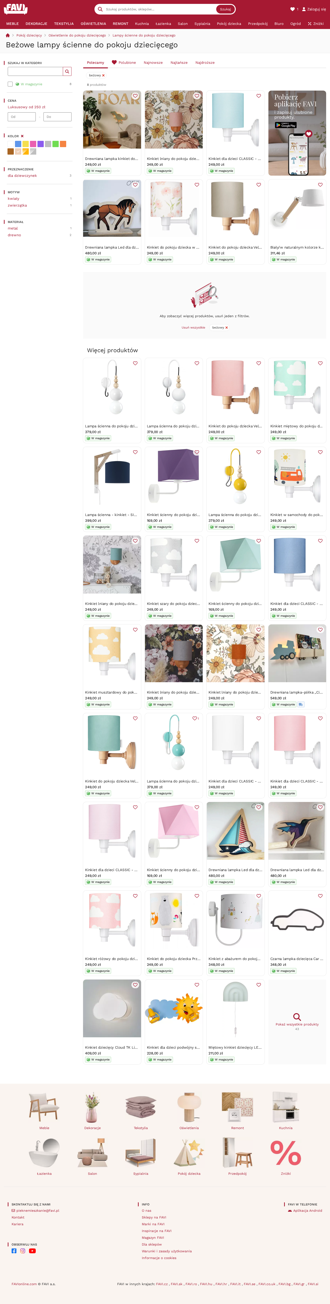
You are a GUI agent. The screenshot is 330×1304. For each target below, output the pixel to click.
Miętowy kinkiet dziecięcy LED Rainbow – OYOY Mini (253, 1047)
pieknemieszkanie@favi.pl (37, 1210)
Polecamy (95, 62)
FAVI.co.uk (267, 1284)
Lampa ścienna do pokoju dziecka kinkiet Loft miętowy (194, 781)
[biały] (10, 144)
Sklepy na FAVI (154, 1217)
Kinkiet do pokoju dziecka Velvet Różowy (243, 426)
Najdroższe (205, 62)
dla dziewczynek (22, 175)
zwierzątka (17, 205)
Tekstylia (141, 1128)
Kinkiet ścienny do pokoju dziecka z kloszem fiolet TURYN (197, 515)
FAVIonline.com (24, 1284)
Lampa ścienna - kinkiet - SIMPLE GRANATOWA (126, 515)
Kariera (17, 1224)
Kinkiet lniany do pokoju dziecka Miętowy (120, 604)
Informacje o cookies (159, 1258)
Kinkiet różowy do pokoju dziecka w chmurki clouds (129, 959)
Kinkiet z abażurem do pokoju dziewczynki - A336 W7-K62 (258, 959)
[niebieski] (18, 144)
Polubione (127, 62)
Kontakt (18, 1217)
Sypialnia (140, 1173)
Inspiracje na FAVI (157, 1231)
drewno (14, 235)
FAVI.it (236, 1284)
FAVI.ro (192, 1284)
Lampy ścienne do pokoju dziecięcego (144, 35)
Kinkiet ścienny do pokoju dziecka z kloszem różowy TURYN (198, 870)
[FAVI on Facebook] (14, 1250)
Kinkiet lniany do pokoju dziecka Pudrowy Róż (186, 159)
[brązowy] (10, 151)
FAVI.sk (177, 1284)
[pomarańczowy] (63, 144)
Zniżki (286, 1173)
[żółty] (25, 144)
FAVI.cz (162, 1284)
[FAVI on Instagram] (22, 1250)
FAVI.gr (300, 1284)
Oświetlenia (189, 1128)
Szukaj (225, 9)
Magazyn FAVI (153, 1238)
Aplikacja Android (307, 1210)
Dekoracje (92, 1128)
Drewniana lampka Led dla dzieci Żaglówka (245, 870)
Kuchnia (286, 1128)
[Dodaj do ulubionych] (135, 96)
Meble (44, 1128)
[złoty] (25, 151)
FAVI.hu (207, 1284)
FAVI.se (250, 1284)
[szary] (48, 144)
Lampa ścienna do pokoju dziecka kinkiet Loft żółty (252, 515)
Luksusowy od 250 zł (26, 107)
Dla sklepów (152, 1244)
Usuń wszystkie (193, 327)
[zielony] (55, 144)
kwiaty (13, 198)
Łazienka (44, 1173)
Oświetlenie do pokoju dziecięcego (77, 35)
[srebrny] (33, 151)
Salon (92, 1173)
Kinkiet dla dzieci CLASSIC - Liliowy (116, 870)
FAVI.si (313, 1284)
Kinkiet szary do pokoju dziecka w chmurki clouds (190, 604)
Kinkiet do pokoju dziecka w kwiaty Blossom (185, 247)
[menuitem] (12, 23)
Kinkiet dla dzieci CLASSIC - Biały (237, 781)
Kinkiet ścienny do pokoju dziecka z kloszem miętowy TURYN (261, 604)
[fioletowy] (40, 144)
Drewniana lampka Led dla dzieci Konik (118, 247)
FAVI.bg (285, 1284)
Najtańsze (179, 62)
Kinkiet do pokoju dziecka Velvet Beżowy (243, 247)
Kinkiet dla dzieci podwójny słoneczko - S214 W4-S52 (193, 1047)
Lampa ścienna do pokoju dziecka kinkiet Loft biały (129, 426)
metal (13, 228)
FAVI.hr (221, 1284)
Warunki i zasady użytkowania (167, 1251)
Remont (237, 1128)
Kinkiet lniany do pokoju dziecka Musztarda (245, 692)
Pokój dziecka (189, 1173)
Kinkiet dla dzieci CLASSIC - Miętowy (240, 159)
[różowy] (33, 144)
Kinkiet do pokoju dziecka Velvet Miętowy (121, 781)
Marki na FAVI (153, 1224)
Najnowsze (153, 62)
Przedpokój (237, 1173)
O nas (146, 1210)
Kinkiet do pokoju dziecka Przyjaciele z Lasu (184, 959)
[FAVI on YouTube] (32, 1250)
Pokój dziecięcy (29, 35)
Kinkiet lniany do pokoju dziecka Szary (180, 692)
